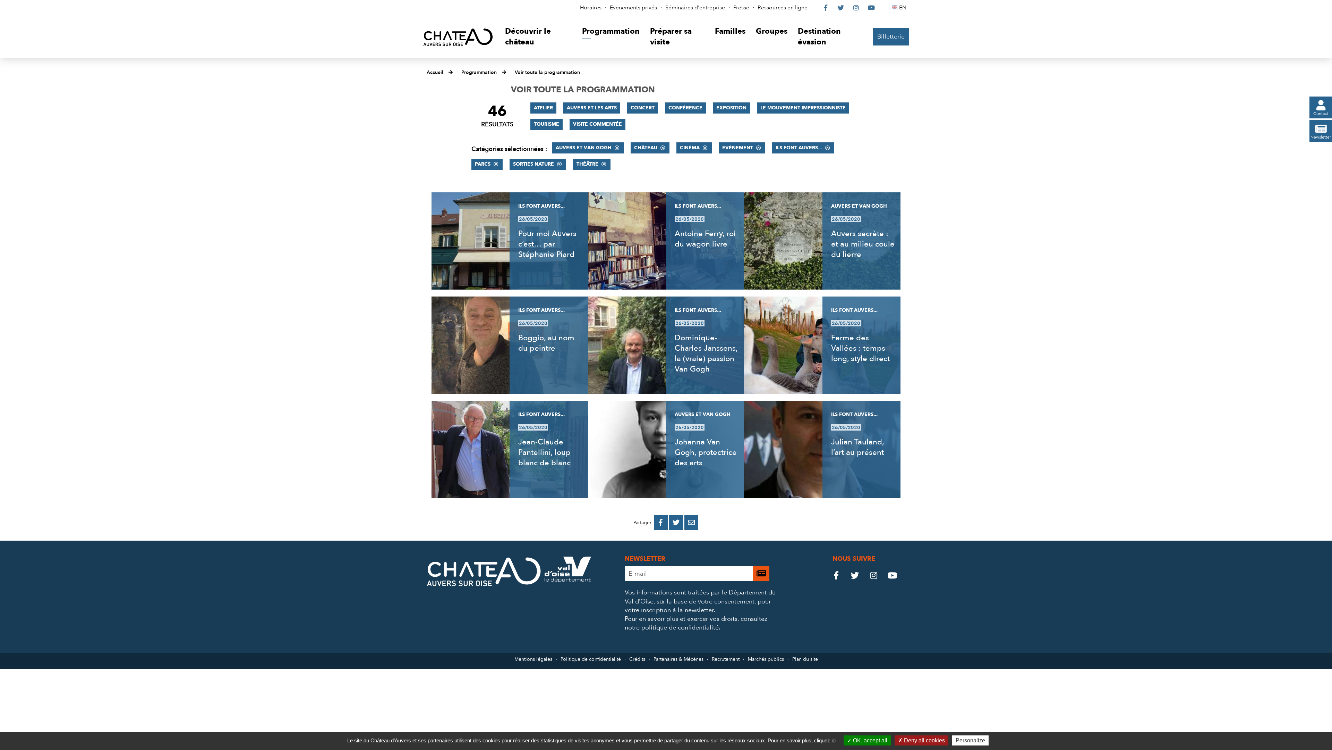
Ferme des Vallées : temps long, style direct (860, 348)
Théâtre (587, 164)
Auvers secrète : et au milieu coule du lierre (863, 244)
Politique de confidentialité (591, 659)
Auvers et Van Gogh (584, 147)
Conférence (685, 108)
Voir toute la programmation (547, 72)
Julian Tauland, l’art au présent (857, 447)
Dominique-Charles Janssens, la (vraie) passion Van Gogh (706, 353)
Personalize (970, 740)
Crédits (637, 659)
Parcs (482, 164)
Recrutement (726, 659)
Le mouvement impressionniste (803, 108)
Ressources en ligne (783, 7)
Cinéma (690, 147)
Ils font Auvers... (799, 147)
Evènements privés (633, 7)
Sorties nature (533, 164)
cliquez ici (825, 740)
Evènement (737, 147)
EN (904, 7)
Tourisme (546, 124)
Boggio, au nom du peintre (546, 343)
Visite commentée (597, 124)
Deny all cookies (924, 740)
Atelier (543, 108)
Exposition (731, 108)
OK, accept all (869, 740)
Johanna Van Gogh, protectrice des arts (706, 452)
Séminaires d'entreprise (695, 7)
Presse (741, 7)
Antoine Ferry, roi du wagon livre (705, 238)
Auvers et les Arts (592, 108)
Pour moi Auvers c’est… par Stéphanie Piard (547, 244)
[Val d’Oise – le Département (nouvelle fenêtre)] (568, 580)
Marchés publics (766, 659)
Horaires (590, 7)
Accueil (435, 72)
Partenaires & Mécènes (678, 659)
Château (645, 147)
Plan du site (805, 659)
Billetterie (891, 36)
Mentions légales (533, 659)
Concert (643, 108)
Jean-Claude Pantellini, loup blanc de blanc (544, 452)
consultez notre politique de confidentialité (696, 623)
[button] (538, 37)
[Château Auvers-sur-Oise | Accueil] (458, 37)
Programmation (479, 72)
